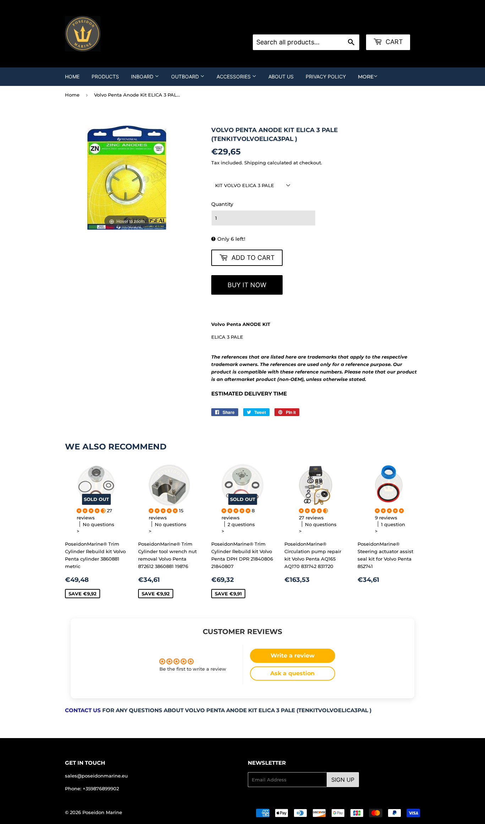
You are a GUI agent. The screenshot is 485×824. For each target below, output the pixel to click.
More (366, 76)
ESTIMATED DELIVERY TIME (249, 394)
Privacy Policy (326, 76)
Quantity (222, 204)
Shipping (255, 162)
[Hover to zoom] (126, 177)
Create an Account (346, 25)
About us (281, 76)
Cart (393, 41)
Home (72, 76)
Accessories (234, 76)
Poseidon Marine (102, 812)
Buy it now (247, 285)
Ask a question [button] (292, 673)
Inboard (143, 76)
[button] (92, 510)
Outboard (185, 76)
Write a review (293, 655)
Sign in (310, 25)
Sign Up (342, 779)
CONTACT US (83, 710)
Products (105, 76)
